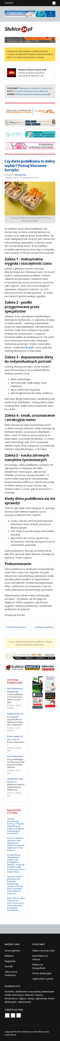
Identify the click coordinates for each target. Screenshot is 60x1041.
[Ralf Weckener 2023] (50, 699)
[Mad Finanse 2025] (30, 111)
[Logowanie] (39, 3)
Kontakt (9, 3)
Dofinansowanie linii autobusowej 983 (32, 94)
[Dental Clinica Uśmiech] (37, 700)
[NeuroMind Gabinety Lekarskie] (30, 122)
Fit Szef (29, 347)
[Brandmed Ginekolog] (30, 145)
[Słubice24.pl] (18, 29)
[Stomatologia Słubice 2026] (30, 39)
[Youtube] (18, 1015)
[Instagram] (13, 1015)
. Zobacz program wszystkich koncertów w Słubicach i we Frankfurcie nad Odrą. (26, 74)
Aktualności (20, 174)
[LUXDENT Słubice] (50, 683)
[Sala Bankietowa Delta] (30, 655)
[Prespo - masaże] (30, 134)
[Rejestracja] (44, 3)
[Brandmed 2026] (30, 13)
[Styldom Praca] (37, 683)
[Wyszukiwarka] (48, 3)
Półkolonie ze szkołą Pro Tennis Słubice (36, 88)
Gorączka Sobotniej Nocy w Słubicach (30, 91)
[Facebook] (7, 1015)
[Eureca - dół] (30, 667)
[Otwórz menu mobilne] (53, 3)
